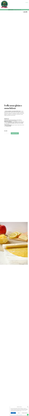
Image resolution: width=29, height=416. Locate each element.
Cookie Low (17, 414)
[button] (23, 12)
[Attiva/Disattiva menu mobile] (27, 2)
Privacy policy (20, 414)
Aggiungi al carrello (14, 133)
